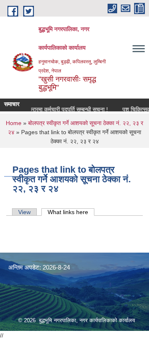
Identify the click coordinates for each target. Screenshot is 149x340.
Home (14, 123)
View (24, 212)
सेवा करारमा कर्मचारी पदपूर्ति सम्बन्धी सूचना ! (61, 109)
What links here (71, 212)
